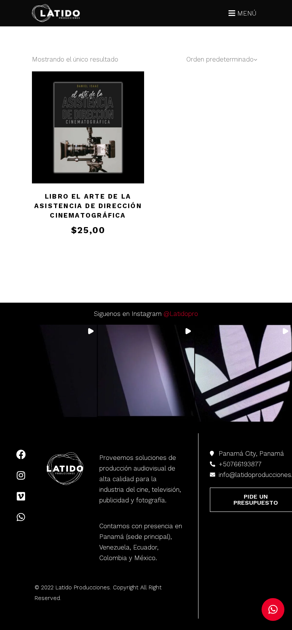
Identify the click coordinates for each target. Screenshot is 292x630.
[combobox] (216, 59)
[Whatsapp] (20, 516)
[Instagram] (20, 475)
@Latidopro (180, 313)
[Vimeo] (20, 495)
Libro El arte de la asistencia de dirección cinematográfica (88, 206)
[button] (48, 373)
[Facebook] (20, 454)
